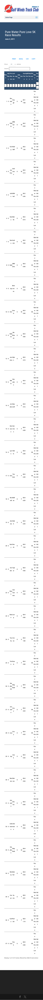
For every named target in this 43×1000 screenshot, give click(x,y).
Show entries (12, 64)
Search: (6, 68)
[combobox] (12, 64)
